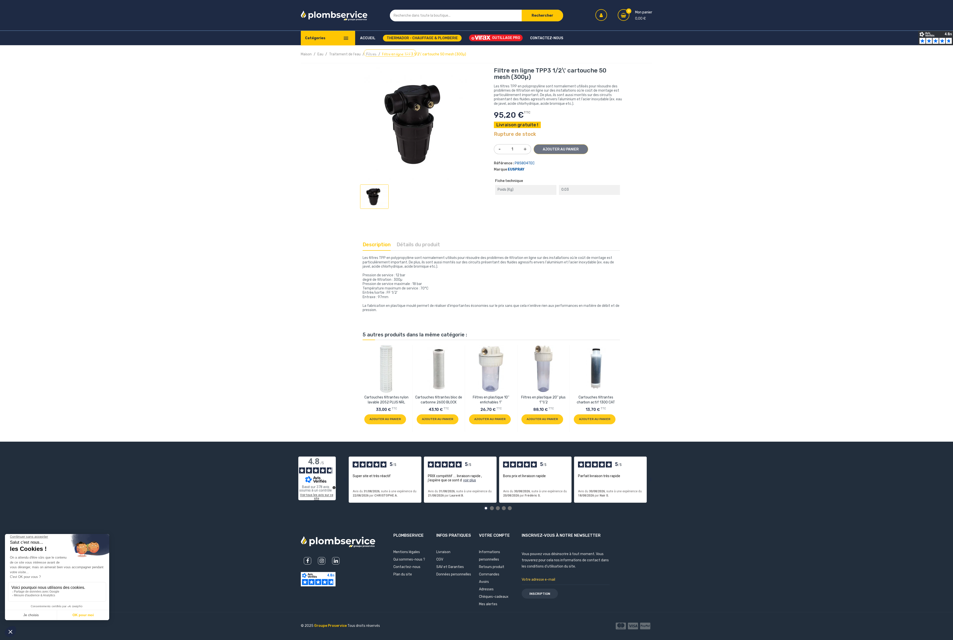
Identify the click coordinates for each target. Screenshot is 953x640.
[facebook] (307, 561)
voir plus (469, 480)
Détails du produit (418, 245)
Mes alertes (488, 604)
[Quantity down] (500, 147)
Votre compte (494, 535)
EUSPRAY (516, 169)
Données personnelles (453, 574)
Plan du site (402, 574)
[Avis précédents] (344, 479)
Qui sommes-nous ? (409, 559)
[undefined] (334, 488)
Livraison (443, 552)
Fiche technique (509, 181)
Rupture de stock (515, 134)
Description (377, 245)
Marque (500, 169)
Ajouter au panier (561, 149)
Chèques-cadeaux (494, 597)
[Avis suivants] (650, 479)
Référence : (504, 163)
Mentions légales (406, 552)
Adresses (486, 589)
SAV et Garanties (450, 567)
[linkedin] (336, 561)
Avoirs (484, 582)
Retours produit (491, 567)
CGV (439, 559)
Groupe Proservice (330, 626)
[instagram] (321, 561)
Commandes (489, 574)
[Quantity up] (525, 148)
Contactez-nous (406, 567)
